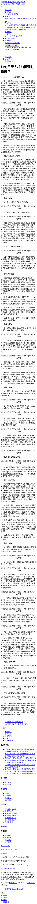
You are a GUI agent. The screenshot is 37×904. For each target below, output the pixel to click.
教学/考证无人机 (11, 813)
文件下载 (19, 36)
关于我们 (8, 12)
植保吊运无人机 (14, 25)
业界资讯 (19, 18)
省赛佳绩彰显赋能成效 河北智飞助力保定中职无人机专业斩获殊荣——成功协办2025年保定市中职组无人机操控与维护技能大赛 (20, 771)
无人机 (8, 124)
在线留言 (8, 40)
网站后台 (8, 840)
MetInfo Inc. (31, 883)
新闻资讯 (8, 16)
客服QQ (8, 838)
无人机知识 (9, 61)
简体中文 (17, 47)
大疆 (8, 183)
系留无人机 (25, 25)
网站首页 (8, 10)
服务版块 (8, 32)
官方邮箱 (8, 842)
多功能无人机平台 (16, 27)
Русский (15, 49)
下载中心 (8, 34)
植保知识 (26, 18)
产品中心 (8, 23)
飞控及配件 (22, 29)
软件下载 (12, 36)
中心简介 (8, 14)
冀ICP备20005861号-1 (8, 868)
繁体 (3, 893)
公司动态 (12, 18)
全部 (6, 18)
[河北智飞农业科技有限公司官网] (18, 3)
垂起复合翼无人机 (11, 29)
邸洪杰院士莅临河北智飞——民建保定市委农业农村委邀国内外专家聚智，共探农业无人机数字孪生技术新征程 (20, 760)
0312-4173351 (5, 846)
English (29, 47)
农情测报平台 (10, 38)
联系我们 (15, 14)
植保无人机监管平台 (12, 43)
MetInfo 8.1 (13, 883)
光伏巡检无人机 (29, 27)
